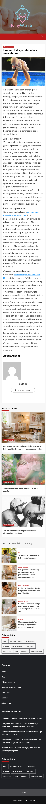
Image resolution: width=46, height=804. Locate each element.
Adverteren (6, 703)
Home (4, 672)
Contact (5, 698)
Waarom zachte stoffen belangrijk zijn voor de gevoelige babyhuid (27, 624)
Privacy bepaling (8, 682)
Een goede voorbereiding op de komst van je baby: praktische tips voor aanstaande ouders (22, 724)
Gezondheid (30, 641)
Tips (19, 553)
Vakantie (24, 651)
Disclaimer (6, 692)
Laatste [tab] (6, 543)
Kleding (20, 619)
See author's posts (23, 390)
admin (23, 383)
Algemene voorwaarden (11, 687)
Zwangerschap (8, 47)
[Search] (41, 36)
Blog (3, 677)
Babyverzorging (23, 601)
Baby (19, 585)
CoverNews (17, 800)
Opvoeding (25, 585)
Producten (7, 651)
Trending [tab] (27, 543)
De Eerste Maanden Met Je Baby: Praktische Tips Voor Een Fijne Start (29, 590)
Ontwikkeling (17, 646)
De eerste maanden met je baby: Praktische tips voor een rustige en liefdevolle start (21, 741)
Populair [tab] (16, 543)
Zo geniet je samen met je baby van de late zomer (22, 718)
